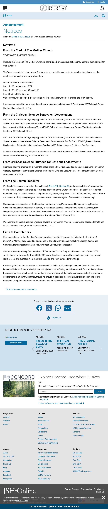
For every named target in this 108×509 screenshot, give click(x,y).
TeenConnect (43, 421)
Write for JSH (8, 456)
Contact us (7, 460)
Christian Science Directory (84, 424)
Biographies (43, 428)
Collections (42, 432)
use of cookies (22, 501)
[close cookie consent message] (103, 497)
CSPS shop (77, 468)
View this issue (15, 343)
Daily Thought (78, 435)
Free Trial (76, 460)
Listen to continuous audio (59, 403)
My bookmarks (79, 417)
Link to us (7, 464)
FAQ (5, 468)
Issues (40, 417)
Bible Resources (44, 468)
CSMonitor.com (44, 475)
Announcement (13, 24)
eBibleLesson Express (82, 428)
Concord (76, 432)
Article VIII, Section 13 (59, 186)
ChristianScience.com (47, 456)
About (5, 453)
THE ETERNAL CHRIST (86, 342)
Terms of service (72, 489)
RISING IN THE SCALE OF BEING (44, 343)
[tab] (19, 413)
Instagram (7, 479)
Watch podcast (47, 439)
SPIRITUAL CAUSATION (64, 342)
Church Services (44, 460)
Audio (40, 435)
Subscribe (90, 2)
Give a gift (77, 464)
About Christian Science (48, 453)
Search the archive (80, 421)
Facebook (7, 475)
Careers (6, 471)
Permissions (99, 489)
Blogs (40, 424)
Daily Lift (41, 471)
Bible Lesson (43, 464)
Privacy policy (86, 489)
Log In (102, 2)
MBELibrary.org (44, 479)
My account (77, 453)
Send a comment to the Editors (22, 289)
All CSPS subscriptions (82, 471)
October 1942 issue (21, 36)
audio (48, 443)
